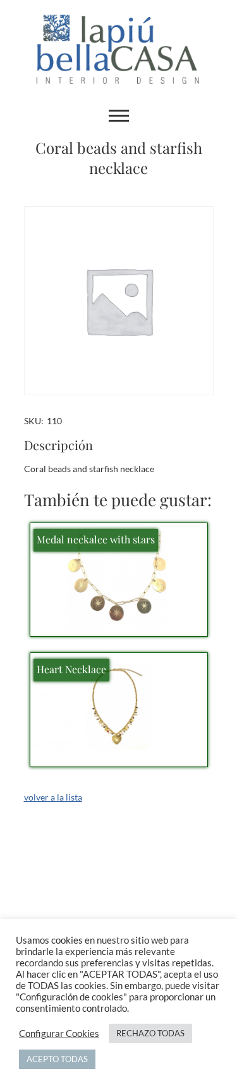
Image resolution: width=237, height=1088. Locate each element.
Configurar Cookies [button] (59, 1033)
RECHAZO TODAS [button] (150, 1033)
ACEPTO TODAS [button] (57, 1059)
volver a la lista (53, 797)
